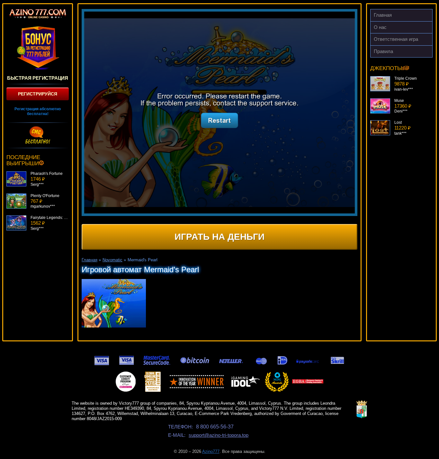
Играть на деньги (219, 237)
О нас (380, 27)
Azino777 (211, 451)
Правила (383, 51)
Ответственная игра (396, 39)
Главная (383, 15)
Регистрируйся (37, 93)
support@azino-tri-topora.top (218, 435)
